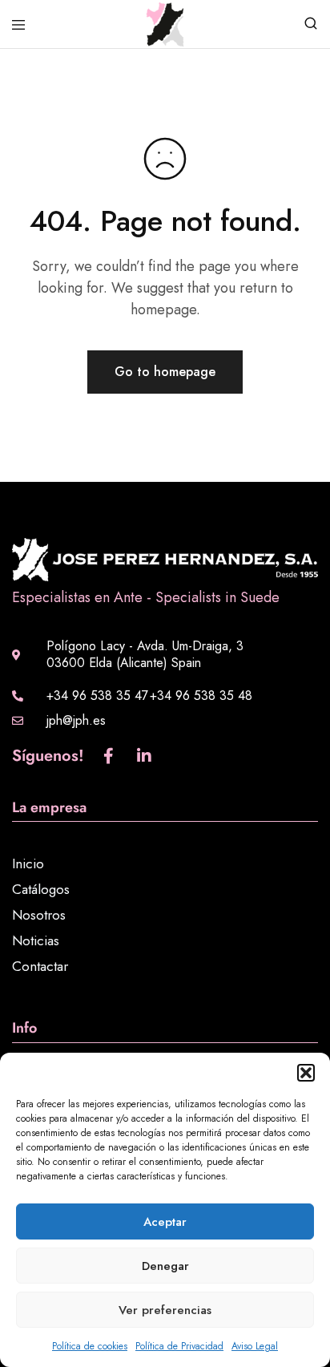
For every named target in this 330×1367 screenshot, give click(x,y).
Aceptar (165, 1222)
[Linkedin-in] (144, 756)
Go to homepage (165, 371)
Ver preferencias (165, 1310)
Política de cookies (89, 1346)
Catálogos (41, 889)
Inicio (28, 863)
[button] (306, 1073)
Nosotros (39, 914)
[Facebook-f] (108, 756)
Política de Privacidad (179, 1346)
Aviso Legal (254, 1346)
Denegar (165, 1266)
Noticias (35, 940)
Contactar (40, 966)
